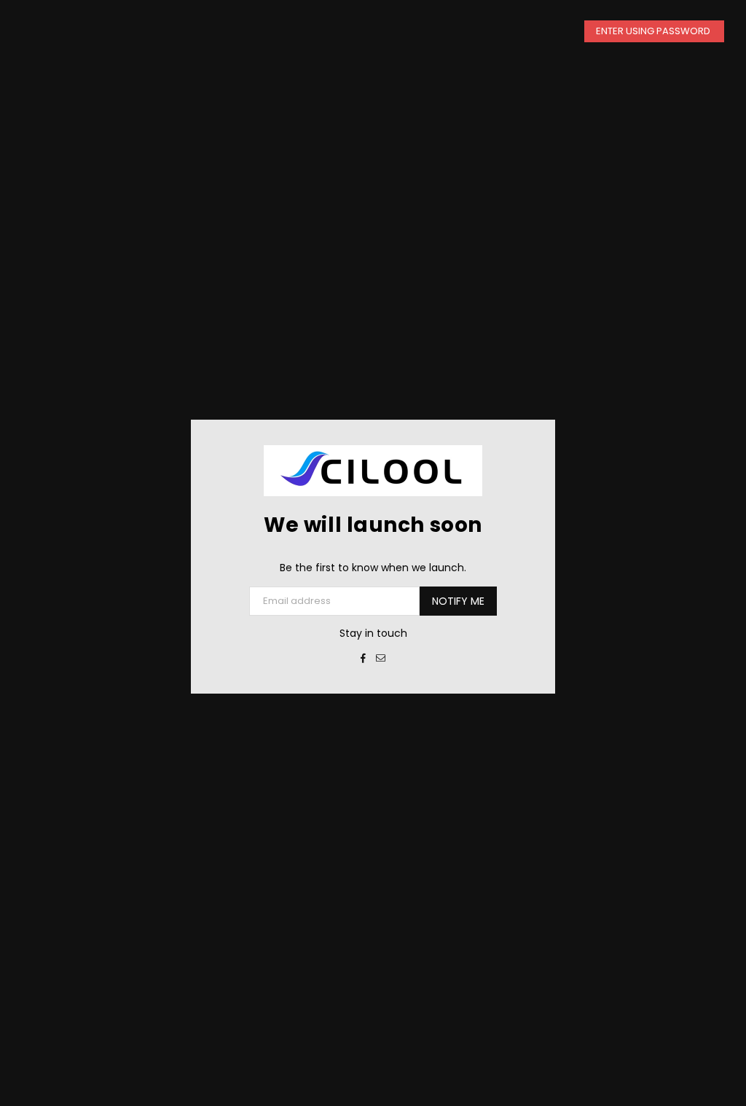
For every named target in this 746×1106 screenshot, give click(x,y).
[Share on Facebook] (363, 657)
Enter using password (654, 31)
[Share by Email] (381, 657)
